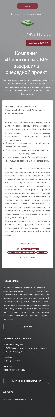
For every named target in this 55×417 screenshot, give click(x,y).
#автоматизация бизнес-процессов (21, 252)
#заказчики (34, 249)
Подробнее (26, 326)
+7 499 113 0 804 (38, 34)
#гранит (25, 249)
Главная (9, 106)
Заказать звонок (38, 42)
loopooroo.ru (22, 129)
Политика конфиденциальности (26, 380)
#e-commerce (42, 252)
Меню (27, 6)
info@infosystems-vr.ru (14, 369)
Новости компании (26, 106)
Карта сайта (8, 391)
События (31, 243)
